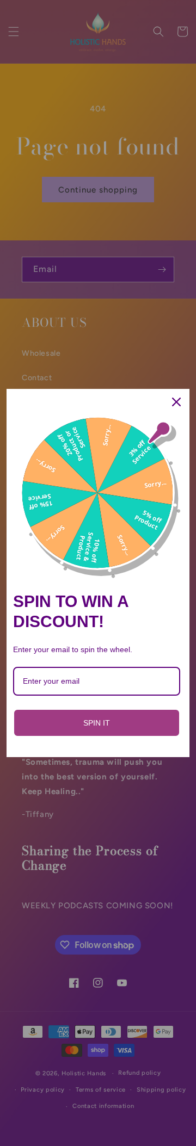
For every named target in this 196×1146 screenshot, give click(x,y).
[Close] (176, 402)
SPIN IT (96, 722)
